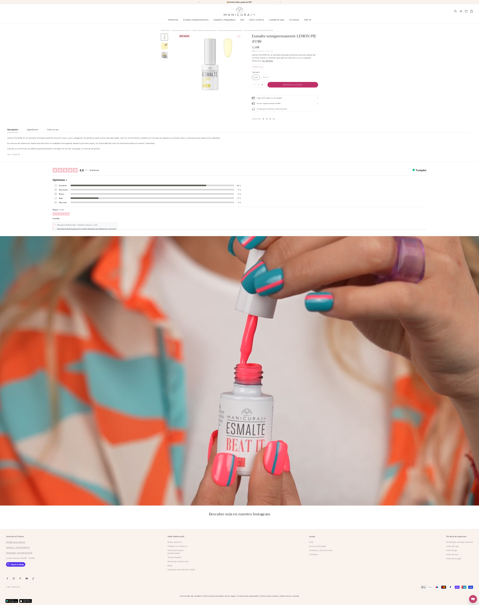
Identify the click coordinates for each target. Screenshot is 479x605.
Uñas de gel (451, 550)
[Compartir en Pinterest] (270, 119)
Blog (170, 565)
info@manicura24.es (15, 542)
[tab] (12, 130)
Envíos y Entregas (317, 546)
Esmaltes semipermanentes (196, 19)
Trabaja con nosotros (177, 546)
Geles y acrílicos (256, 19)
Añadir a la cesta (293, 85)
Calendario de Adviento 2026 (181, 570)
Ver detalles (267, 61)
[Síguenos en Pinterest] (20, 578)
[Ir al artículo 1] (164, 37)
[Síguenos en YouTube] (26, 578)
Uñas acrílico (452, 554)
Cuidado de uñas (276, 19)
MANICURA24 (165, 30)
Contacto (313, 554)
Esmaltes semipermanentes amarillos (230, 30)
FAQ (311, 542)
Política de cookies (269, 596)
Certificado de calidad (190, 596)
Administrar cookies (289, 596)
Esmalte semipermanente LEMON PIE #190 (259, 30)
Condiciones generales (248, 596)
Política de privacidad (212, 596)
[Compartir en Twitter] (267, 119)
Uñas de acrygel (453, 558)
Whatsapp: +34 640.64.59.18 (19, 553)
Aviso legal (230, 596)
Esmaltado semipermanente (459, 542)
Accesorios (294, 19)
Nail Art (307, 19)
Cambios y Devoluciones (320, 550)
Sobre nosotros (175, 542)
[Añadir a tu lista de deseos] (239, 37)
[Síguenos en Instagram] (13, 578)
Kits (242, 19)
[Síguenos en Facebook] (7, 578)
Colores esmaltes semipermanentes (204, 30)
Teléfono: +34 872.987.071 (18, 547)
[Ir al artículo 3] (164, 55)
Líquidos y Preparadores (225, 19)
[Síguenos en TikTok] (33, 578)
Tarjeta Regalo (174, 557)
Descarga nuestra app (178, 561)
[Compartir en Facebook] (263, 119)
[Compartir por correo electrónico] (274, 119)
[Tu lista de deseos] (466, 11)
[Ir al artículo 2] (164, 46)
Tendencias (173, 19)
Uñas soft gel (452, 546)
